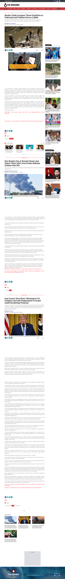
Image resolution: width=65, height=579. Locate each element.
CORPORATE (28, 8)
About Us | (9, 577)
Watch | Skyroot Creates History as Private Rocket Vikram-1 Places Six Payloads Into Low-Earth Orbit (51, 76)
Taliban (6, 138)
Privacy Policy (17, 577)
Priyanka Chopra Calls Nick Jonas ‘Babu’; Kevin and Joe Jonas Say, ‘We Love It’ (52, 165)
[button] (56, 9)
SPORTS (48, 8)
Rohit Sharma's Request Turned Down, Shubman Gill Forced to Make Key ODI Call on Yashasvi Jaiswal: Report (52, 60)
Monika (11, 311)
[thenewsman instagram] (57, 1)
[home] (6, 9)
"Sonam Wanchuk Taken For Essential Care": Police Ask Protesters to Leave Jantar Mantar (52, 143)
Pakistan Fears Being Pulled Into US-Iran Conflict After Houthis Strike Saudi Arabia (11, 540)
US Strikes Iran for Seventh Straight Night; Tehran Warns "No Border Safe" (38, 526)
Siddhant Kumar (13, 171)
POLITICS (10, 8)
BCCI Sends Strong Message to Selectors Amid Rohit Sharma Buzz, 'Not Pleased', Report (52, 127)
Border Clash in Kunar (24, 48)
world (9, 12)
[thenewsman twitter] (59, 1)
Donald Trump (7, 505)
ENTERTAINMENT (42, 8)
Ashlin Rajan (12, 23)
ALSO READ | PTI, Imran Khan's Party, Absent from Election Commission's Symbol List (24, 121)
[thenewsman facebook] (55, 1)
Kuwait (6, 290)
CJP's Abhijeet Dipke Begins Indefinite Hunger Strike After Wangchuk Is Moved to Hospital (52, 110)
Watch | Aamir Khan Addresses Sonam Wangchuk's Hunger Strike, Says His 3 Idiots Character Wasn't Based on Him (52, 196)
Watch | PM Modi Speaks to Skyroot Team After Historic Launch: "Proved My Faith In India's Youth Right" (52, 92)
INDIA (14, 8)
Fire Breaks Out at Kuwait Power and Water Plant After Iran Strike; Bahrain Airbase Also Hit (24, 196)
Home (6, 12)
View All (42, 143)
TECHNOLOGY (35, 8)
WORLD (18, 8)
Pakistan (11, 138)
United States (17, 505)
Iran (10, 290)
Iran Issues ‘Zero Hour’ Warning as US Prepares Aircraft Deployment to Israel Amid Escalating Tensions (24, 336)
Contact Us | (13, 577)
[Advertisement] (37, 5)
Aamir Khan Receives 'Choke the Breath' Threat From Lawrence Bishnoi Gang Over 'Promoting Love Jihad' (53, 180)
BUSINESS (23, 8)
